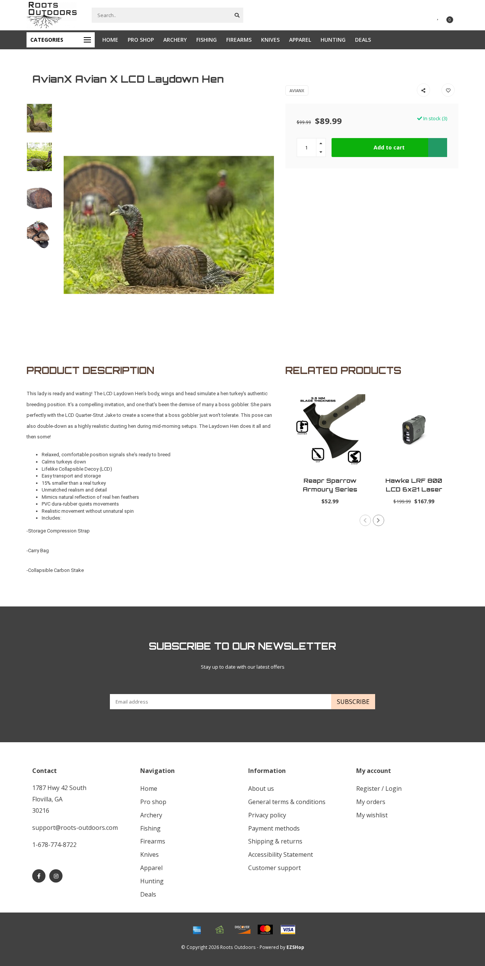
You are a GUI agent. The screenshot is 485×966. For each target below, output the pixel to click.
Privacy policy (267, 815)
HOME (110, 39)
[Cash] (219, 929)
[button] (365, 520)
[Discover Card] (242, 929)
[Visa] (287, 929)
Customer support (274, 868)
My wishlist (372, 815)
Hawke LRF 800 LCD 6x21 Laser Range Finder (413, 489)
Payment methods (274, 828)
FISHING (206, 39)
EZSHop (295, 947)
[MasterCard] (265, 929)
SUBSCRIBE (353, 701)
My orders (370, 802)
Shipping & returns (275, 841)
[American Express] (197, 929)
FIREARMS (239, 39)
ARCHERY (175, 39)
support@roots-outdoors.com (75, 827)
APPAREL (300, 39)
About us (261, 788)
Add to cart (389, 147)
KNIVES (270, 39)
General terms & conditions (286, 802)
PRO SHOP (141, 39)
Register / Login (379, 788)
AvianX (296, 90)
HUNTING (333, 39)
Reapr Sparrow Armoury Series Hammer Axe (330, 489)
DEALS (363, 39)
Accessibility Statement (280, 854)
